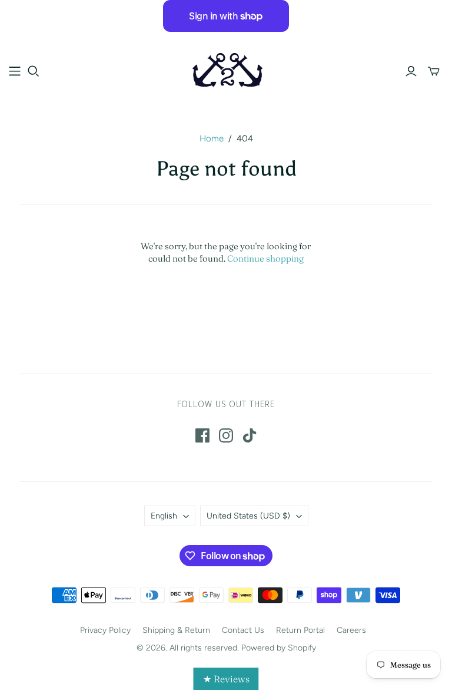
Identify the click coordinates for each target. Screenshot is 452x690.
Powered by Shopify (278, 648)
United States (248, 516)
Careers (351, 630)
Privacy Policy (105, 630)
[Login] (411, 71)
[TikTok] (249, 435)
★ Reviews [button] (226, 679)
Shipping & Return (176, 630)
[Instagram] (226, 435)
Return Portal (300, 630)
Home (212, 138)
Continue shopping (265, 258)
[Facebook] (202, 435)
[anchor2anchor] (226, 70)
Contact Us (243, 630)
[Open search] (33, 71)
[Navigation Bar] (15, 71)
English (164, 516)
